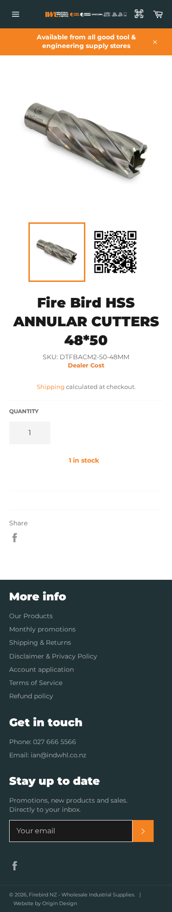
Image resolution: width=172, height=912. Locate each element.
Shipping (51, 386)
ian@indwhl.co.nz (58, 755)
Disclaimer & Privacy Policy (53, 656)
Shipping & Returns (40, 642)
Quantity (24, 411)
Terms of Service (35, 683)
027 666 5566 (54, 742)
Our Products (31, 616)
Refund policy (31, 696)
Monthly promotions (42, 629)
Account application (41, 669)
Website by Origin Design (45, 903)
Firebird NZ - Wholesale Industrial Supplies (81, 894)
